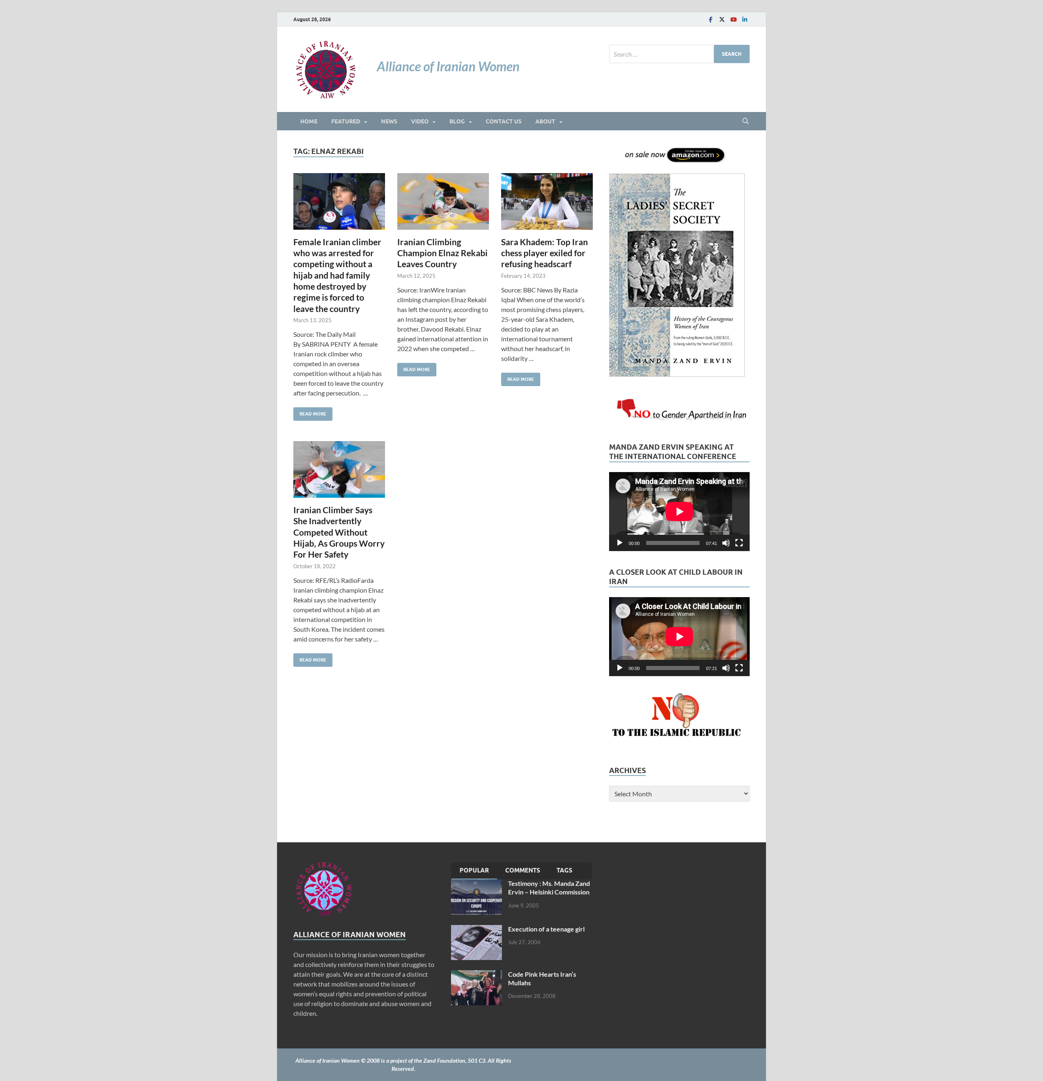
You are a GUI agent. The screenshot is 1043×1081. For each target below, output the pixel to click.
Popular (474, 870)
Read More (309, 412)
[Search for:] (679, 54)
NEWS (389, 121)
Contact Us (504, 121)
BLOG (457, 121)
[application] (679, 511)
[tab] (474, 871)
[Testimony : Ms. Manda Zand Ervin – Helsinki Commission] (476, 884)
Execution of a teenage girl (546, 929)
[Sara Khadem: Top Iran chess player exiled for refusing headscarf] (547, 201)
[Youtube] (733, 19)
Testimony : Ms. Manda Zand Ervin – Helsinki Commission (549, 887)
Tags (564, 870)
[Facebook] (710, 19)
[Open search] (745, 121)
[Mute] (726, 543)
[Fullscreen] (739, 543)
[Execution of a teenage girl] (476, 930)
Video (420, 121)
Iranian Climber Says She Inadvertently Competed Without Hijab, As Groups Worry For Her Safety (339, 532)
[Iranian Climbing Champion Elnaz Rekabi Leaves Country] (443, 201)
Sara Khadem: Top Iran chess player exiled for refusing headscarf (544, 253)
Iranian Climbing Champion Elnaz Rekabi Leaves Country (442, 253)
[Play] (620, 543)
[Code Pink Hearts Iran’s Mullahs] (476, 975)
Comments (522, 870)
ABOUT (545, 121)
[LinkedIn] (745, 19)
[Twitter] (722, 19)
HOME (308, 121)
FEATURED (345, 121)
